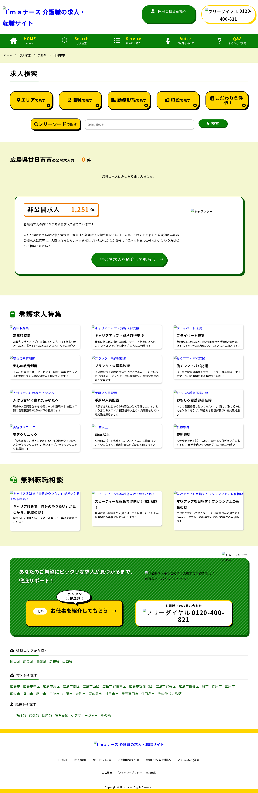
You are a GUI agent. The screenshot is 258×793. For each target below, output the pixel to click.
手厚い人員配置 (107, 399)
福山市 (28, 693)
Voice (185, 40)
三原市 (230, 686)
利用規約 (151, 772)
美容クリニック (25, 434)
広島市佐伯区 (189, 686)
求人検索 (25, 55)
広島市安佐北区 (141, 686)
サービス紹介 (102, 760)
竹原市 (217, 686)
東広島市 (95, 693)
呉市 (205, 686)
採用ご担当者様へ (172, 11)
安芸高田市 (129, 693)
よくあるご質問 (188, 760)
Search (82, 40)
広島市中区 (31, 686)
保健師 (34, 715)
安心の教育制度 (25, 365)
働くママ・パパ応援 (192, 365)
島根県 (54, 661)
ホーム (8, 55)
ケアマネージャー (84, 715)
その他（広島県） (171, 693)
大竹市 (81, 693)
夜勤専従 (184, 434)
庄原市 (67, 693)
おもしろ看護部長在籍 (194, 399)
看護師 (21, 715)
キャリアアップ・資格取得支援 (119, 335)
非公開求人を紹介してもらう (128, 259)
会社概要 (107, 772)
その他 (106, 715)
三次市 (54, 693)
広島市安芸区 (166, 686)
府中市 (41, 693)
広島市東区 (51, 686)
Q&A (237, 40)
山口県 (67, 661)
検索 (215, 123)
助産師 (47, 715)
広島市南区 (71, 686)
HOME (30, 40)
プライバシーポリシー (129, 772)
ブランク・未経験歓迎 (112, 365)
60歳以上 (102, 434)
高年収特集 (22, 335)
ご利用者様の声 (129, 760)
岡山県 (15, 661)
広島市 (15, 686)
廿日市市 (59, 55)
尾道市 (15, 693)
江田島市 (148, 693)
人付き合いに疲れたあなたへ (37, 399)
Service (133, 40)
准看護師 (61, 715)
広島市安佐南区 (114, 686)
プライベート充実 (191, 335)
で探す (33, 99)
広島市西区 (91, 686)
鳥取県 (41, 661)
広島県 (42, 55)
